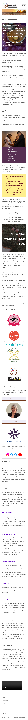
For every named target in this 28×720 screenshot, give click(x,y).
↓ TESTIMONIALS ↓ (14, 421)
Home (3, 697)
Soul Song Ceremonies (6, 717)
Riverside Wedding (7, 512)
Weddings (5, 703)
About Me (4, 710)
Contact (4, 713)
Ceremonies (5, 700)
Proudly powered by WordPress (19, 717)
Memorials (5, 707)
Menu (23, 5)
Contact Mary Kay (14, 398)
